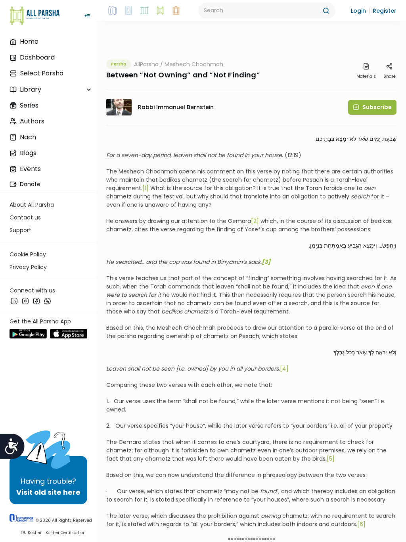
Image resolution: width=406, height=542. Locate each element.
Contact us (25, 217)
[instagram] (25, 301)
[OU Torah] (112, 10)
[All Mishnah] (128, 10)
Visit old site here (48, 492)
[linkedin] (14, 301)
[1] (145, 188)
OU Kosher (31, 533)
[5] (331, 459)
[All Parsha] (160, 10)
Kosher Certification (66, 533)
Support (20, 230)
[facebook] (36, 301)
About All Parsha (32, 205)
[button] (358, 10)
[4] (284, 369)
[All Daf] (176, 10)
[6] (361, 524)
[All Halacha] (144, 10)
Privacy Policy (28, 267)
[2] (255, 221)
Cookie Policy (28, 254)
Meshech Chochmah (194, 64)
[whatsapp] (47, 301)
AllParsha (146, 64)
